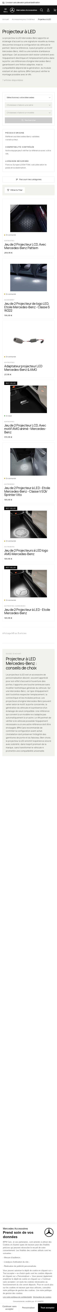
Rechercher (30, 120)
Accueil (5, 19)
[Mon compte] (48, 10)
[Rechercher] (41, 10)
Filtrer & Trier (17, 190)
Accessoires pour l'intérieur (23, 19)
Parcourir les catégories (30, 179)
